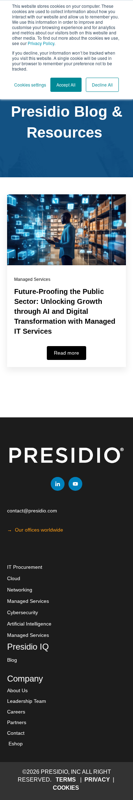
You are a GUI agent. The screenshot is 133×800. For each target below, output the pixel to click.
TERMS (66, 780)
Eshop (16, 743)
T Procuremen (25, 567)
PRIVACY (97, 780)
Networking (19, 590)
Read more (66, 353)
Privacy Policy (41, 43)
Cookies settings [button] (30, 85)
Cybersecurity (22, 612)
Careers (16, 712)
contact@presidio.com (32, 510)
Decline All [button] (102, 85)
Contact (15, 733)
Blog (12, 660)
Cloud (13, 578)
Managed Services (32, 279)
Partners (16, 722)
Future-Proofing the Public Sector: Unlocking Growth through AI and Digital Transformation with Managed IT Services (64, 311)
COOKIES (66, 788)
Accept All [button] (66, 85)
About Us (17, 690)
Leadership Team (26, 701)
